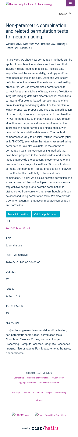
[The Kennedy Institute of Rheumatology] (29, 3)
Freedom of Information (37, 377)
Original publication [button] (45, 214)
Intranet (39, 400)
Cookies (26, 392)
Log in (49, 392)
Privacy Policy (58, 377)
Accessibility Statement (50, 382)
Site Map (16, 392)
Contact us (38, 392)
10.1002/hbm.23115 (18, 228)
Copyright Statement (27, 382)
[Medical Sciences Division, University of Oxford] (39, 370)
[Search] (70, 13)
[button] (70, 3)
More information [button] (18, 214)
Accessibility (60, 392)
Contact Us (19, 377)
